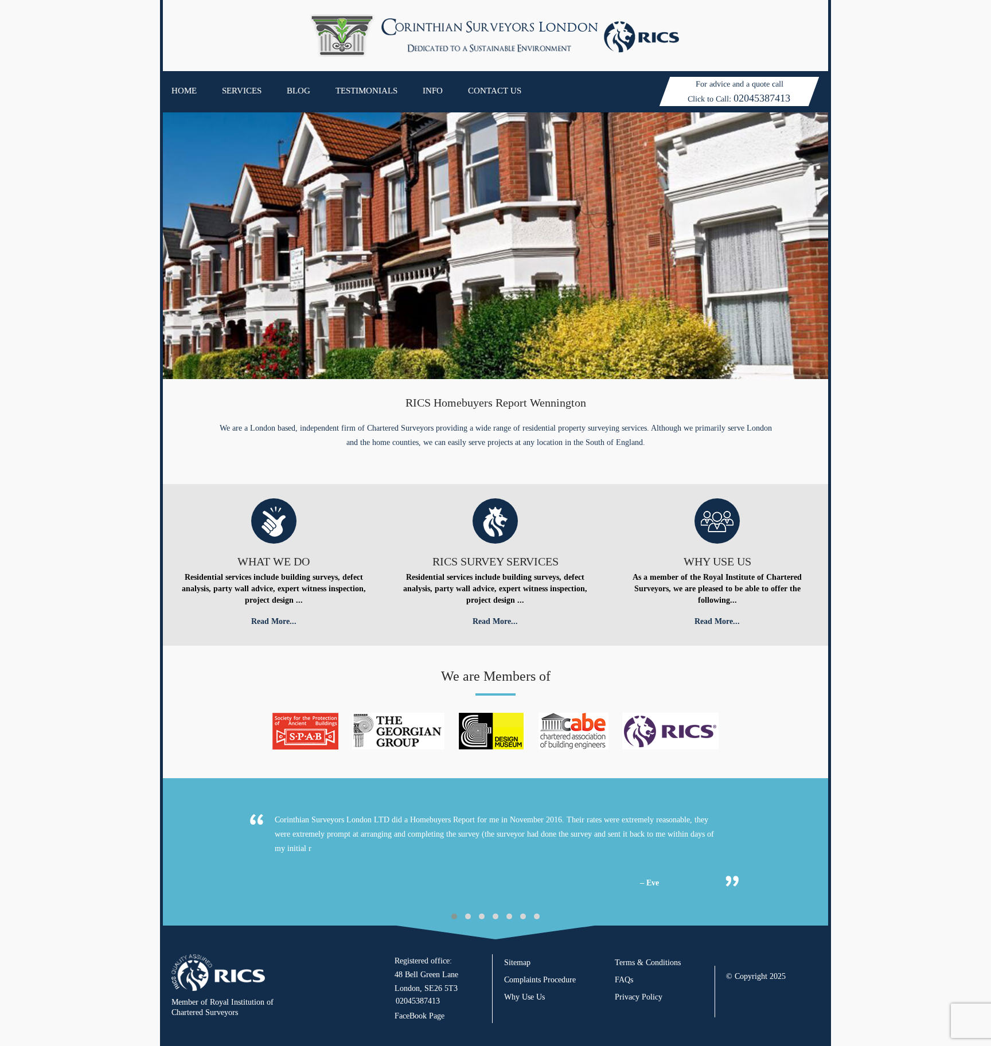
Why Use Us (524, 997)
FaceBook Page (419, 1016)
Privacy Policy (638, 997)
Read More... (273, 621)
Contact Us (494, 90)
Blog (298, 90)
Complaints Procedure (540, 979)
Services (242, 90)
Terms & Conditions (648, 962)
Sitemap (517, 962)
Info (433, 90)
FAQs (624, 979)
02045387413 (762, 98)
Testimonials (366, 90)
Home (184, 90)
